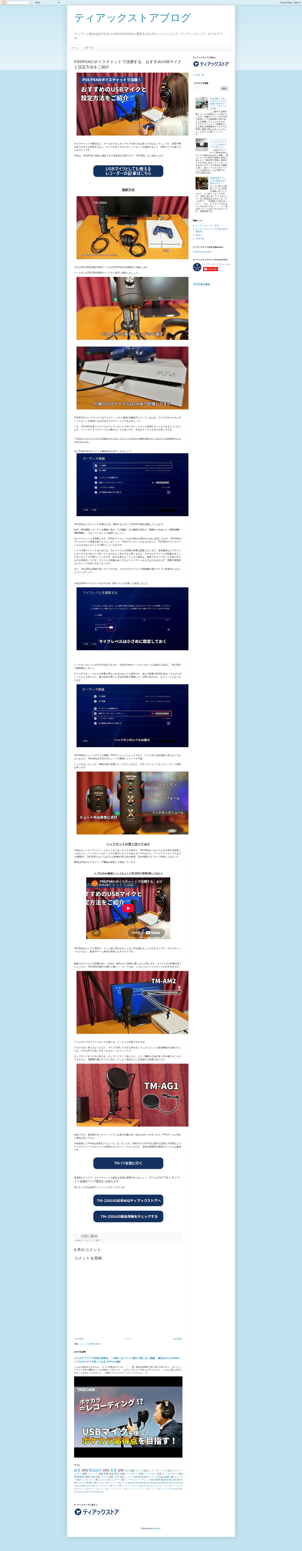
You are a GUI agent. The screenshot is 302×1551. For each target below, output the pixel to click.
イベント (93, 1473)
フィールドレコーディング (137, 1480)
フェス (124, 1483)
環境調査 (142, 1483)
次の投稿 (79, 1339)
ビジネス (102, 1480)
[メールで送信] (82, 1236)
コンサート (116, 1480)
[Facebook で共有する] (92, 1236)
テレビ (102, 1489)
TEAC (198, 235)
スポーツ (92, 1489)
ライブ (105, 1476)
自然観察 (97, 1492)
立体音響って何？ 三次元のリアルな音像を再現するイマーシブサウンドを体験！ (218, 103)
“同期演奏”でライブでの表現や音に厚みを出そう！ (218, 180)
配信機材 (166, 1477)
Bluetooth (175, 1483)
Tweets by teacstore (202, 252)
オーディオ (152, 1477)
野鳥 (140, 1477)
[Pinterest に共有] (96, 1236)
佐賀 (174, 1489)
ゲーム (85, 1240)
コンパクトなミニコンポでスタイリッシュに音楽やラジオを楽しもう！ (218, 143)
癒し (91, 1483)
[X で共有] (89, 1236)
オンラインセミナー (130, 1486)
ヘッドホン (150, 1473)
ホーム (75, 47)
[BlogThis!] (86, 1236)
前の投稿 (177, 1339)
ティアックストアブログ (132, 18)
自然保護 (153, 1483)
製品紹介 (95, 1470)
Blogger (156, 1528)
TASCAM (200, 238)
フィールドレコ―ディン (137, 1489)
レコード (129, 1477)
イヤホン (101, 1483)
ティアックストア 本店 (207, 225)
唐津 (78, 1492)
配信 (98, 1240)
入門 (116, 1476)
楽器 (133, 1483)
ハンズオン (131, 1473)
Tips (127, 1470)
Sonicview (154, 1486)
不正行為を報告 (201, 284)
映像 (105, 1473)
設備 (92, 1476)
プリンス (153, 1489)
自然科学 (86, 1492)
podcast (88, 1486)
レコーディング (158, 1470)
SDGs (145, 1486)
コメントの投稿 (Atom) (90, 1344)
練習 (166, 1480)
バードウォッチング (116, 1489)
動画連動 (79, 1476)
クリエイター (169, 1473)
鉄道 (174, 1480)
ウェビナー (113, 1483)
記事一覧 (89, 47)
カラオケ (81, 1483)
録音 (77, 1470)
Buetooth (78, 1486)
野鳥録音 (164, 1483)
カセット (82, 1489)
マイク (92, 1240)
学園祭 (157, 1480)
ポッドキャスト (87, 1480)
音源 (113, 1470)
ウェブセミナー (102, 1486)
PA (181, 1480)
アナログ (165, 1486)
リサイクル (164, 1489)
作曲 (180, 1489)
